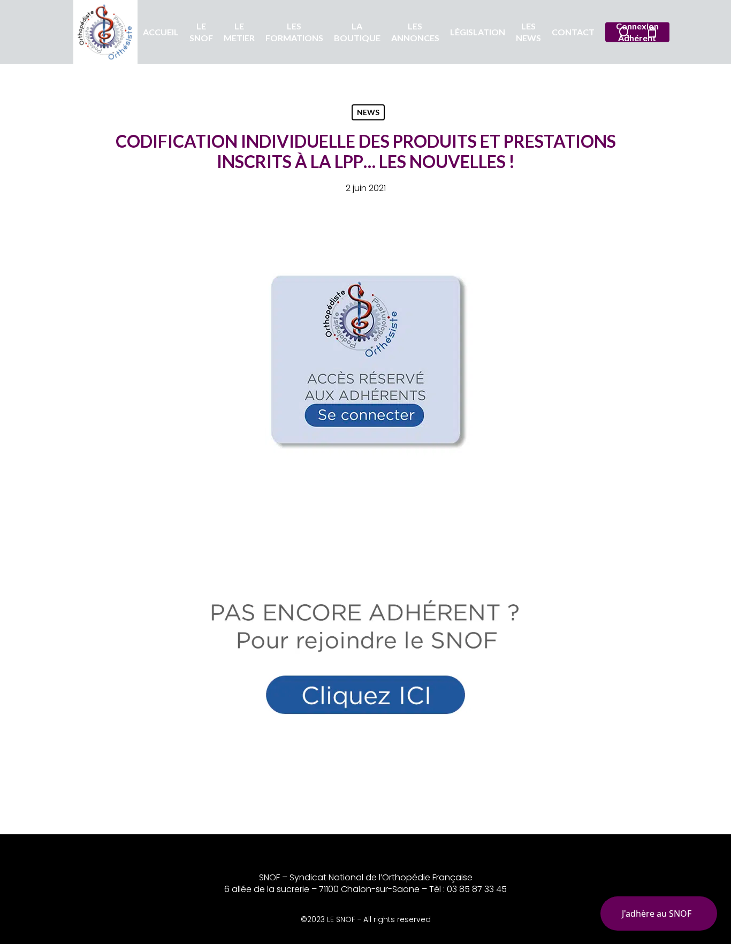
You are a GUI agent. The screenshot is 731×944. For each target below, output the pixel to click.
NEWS (368, 112)
